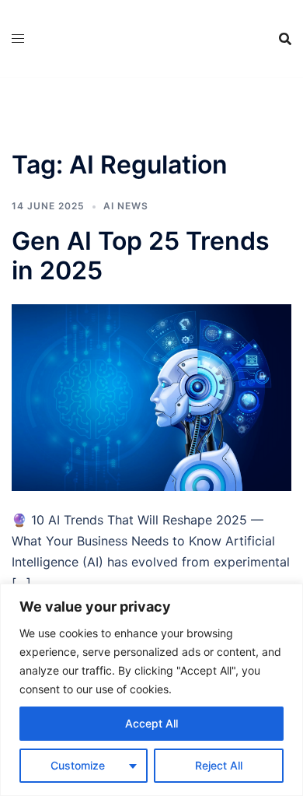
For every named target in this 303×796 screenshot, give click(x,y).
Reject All (218, 765)
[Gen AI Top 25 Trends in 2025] (151, 397)
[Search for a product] (285, 39)
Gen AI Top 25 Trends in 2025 (141, 256)
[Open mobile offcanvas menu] (18, 38)
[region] (151, 690)
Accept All (151, 723)
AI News (125, 206)
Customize (77, 765)
